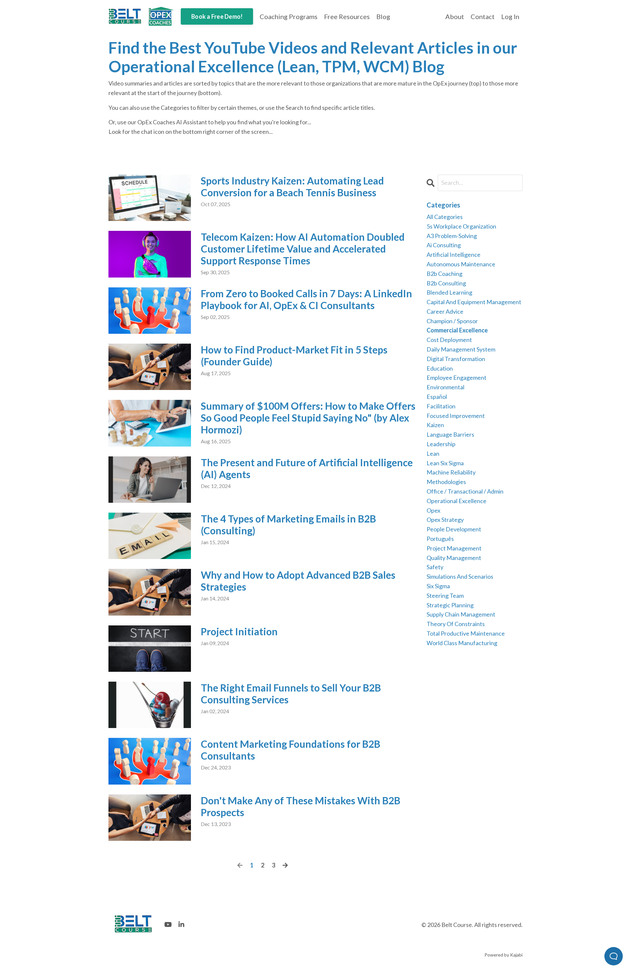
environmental (445, 387)
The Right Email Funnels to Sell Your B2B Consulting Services (291, 693)
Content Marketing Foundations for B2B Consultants (290, 750)
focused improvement (456, 415)
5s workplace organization (461, 226)
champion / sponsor (452, 321)
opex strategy (445, 519)
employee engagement (456, 377)
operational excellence (456, 500)
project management (454, 548)
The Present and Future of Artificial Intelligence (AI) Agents (307, 468)
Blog (383, 16)
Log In (510, 16)
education (440, 368)
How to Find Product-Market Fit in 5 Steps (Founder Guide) (294, 355)
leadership (441, 444)
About (454, 16)
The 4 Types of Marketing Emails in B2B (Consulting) (288, 524)
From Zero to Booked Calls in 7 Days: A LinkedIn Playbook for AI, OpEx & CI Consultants (306, 299)
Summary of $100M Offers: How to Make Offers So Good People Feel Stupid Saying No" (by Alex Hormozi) (308, 417)
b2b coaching (444, 273)
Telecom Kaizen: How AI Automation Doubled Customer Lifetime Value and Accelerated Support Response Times (303, 248)
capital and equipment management (474, 301)
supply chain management (461, 614)
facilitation (441, 406)
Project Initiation (239, 631)
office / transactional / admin (465, 491)
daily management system (461, 349)
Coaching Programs (288, 16)
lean (433, 453)
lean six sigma (445, 463)
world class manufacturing (462, 642)
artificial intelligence (453, 254)
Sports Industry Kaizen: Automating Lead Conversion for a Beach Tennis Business (292, 186)
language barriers (450, 434)
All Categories (445, 216)
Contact (483, 16)
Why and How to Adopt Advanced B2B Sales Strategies (298, 581)
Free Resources (347, 16)
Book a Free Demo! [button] (217, 16)
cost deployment (449, 339)
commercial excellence (457, 330)
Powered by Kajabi (503, 955)
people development (454, 529)
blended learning (449, 292)
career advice (445, 311)
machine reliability (451, 472)
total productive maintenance (466, 633)
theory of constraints (456, 623)
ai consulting (444, 245)
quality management (454, 557)
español (437, 396)
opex (433, 510)
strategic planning (450, 605)
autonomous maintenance (461, 264)
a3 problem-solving (452, 235)
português (440, 538)
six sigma (438, 586)
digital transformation (456, 358)
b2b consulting (446, 283)
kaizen (435, 424)
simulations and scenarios (460, 576)
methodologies (446, 481)
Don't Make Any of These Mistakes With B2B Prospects (300, 806)
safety (435, 567)
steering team (445, 595)
